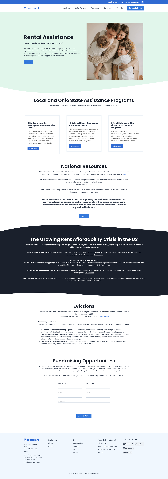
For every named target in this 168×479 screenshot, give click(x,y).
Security (76, 452)
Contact (76, 446)
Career (51, 446)
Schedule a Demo (30, 449)
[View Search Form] (142, 2)
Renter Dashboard (132, 2)
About (50, 443)
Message (62, 401)
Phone (88, 392)
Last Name (90, 383)
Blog (74, 440)
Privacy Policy (103, 443)
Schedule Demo (135, 8)
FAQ (74, 449)
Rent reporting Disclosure (107, 446)
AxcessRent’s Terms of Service (106, 450)
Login (26, 451)
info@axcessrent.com (32, 462)
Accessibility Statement (107, 440)
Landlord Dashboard (115, 2)
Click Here (33, 148)
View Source (98, 255)
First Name (62, 383)
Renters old (52, 440)
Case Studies (78, 443)
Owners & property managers (31, 445)
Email (60, 392)
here (124, 174)
